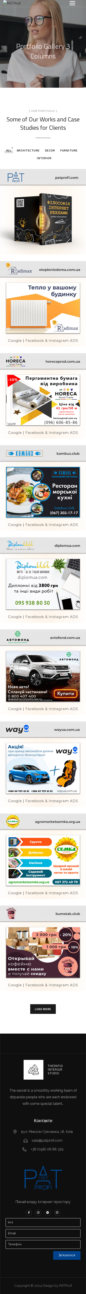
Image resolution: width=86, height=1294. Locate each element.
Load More (43, 1009)
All (8, 150)
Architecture (28, 150)
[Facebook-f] (29, 1213)
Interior (44, 158)
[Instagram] (38, 1213)
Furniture (69, 150)
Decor (50, 150)
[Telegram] (48, 1213)
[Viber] (57, 1213)
